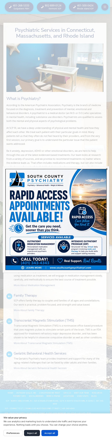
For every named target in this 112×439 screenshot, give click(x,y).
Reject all (32, 433)
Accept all (49, 433)
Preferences (13, 433)
